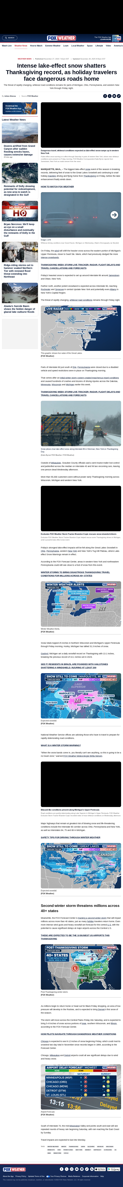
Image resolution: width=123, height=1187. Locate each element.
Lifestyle (99, 46)
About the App (8, 1176)
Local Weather (77, 46)
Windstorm (57, 1153)
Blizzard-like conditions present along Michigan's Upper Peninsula (70, 810)
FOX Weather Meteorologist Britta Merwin (82, 756)
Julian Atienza (10, 96)
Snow (83, 1146)
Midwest (88, 1150)
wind (57, 251)
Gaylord (44, 653)
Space (90, 46)
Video (108, 46)
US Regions (108, 1150)
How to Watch (36, 46)
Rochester (45, 289)
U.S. (109, 925)
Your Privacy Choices (58, 1176)
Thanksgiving (89, 176)
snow (87, 169)
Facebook (105, 96)
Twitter (110, 96)
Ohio (43, 551)
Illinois (114, 1023)
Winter (63, 1146)
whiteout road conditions (81, 300)
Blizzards (91, 1146)
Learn (65, 46)
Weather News (21, 46)
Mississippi (75, 1126)
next (114, 215)
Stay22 (66, 1153)
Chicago (45, 1041)
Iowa (84, 1023)
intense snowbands (50, 257)
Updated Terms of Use (36, 1176)
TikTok (87, 1169)
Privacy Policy (20, 1176)
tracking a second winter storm (92, 918)
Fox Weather (61, 38)
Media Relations (74, 1176)
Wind (49, 1153)
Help (102, 1176)
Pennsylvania (83, 367)
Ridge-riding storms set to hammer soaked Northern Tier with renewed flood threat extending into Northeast (18, 271)
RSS (92, 1169)
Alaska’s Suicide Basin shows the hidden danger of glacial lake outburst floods (19, 309)
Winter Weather (53, 1146)
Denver (101, 1009)
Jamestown (114, 275)
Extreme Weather (53, 46)
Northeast (97, 1150)
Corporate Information (90, 1176)
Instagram (72, 1169)
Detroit (67, 1055)
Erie (74, 367)
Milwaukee (56, 463)
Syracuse (59, 289)
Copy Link (119, 96)
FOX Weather (32, 96)
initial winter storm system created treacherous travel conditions (89, 378)
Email (114, 96)
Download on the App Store (100, 1169)
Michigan (70, 384)
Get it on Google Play (113, 1169)
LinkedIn (82, 1169)
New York (72, 551)
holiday (90, 921)
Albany (113, 289)
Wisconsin (56, 384)
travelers (52, 176)
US (115, 1150)
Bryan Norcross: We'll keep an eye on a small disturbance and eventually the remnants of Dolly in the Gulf (19, 230)
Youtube (77, 1169)
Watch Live (7, 46)
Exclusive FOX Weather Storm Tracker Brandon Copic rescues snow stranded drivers (78, 534)
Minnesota (46, 384)
